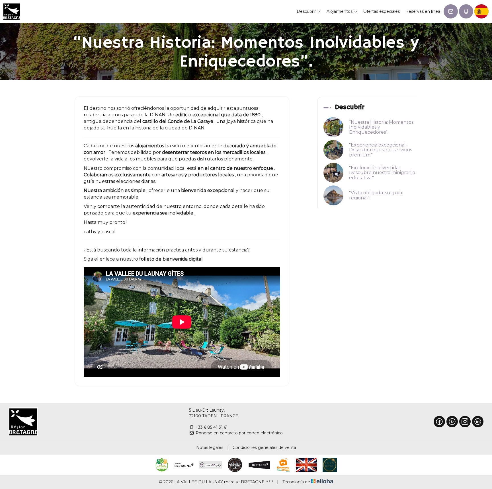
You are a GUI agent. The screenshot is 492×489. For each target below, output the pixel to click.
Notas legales (209, 447)
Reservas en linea (422, 11)
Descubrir (307, 11)
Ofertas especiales (381, 11)
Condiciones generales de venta (264, 447)
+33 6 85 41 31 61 (212, 427)
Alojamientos (340, 11)
